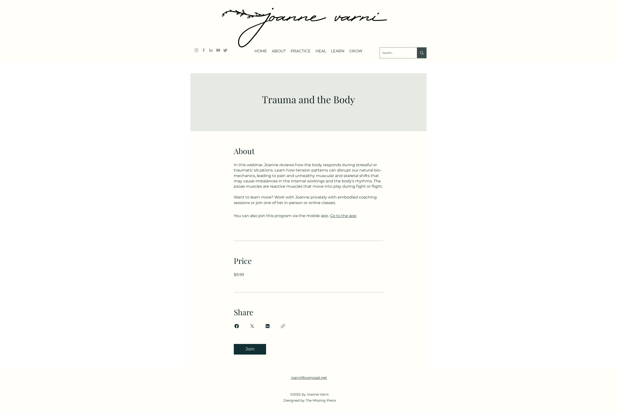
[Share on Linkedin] (267, 326)
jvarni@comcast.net (309, 377)
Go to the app (343, 215)
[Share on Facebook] (237, 326)
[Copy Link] (283, 326)
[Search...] (421, 53)
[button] (278, 49)
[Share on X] (252, 326)
